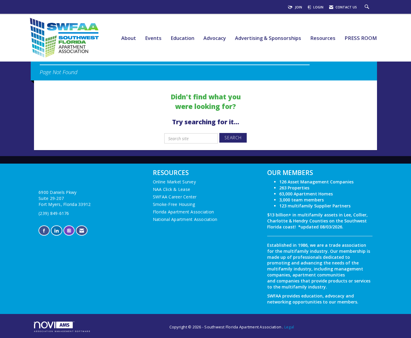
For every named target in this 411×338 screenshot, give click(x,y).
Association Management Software (62, 331)
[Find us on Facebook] (44, 230)
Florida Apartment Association (183, 212)
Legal (289, 327)
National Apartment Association (185, 219)
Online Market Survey (174, 182)
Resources (322, 38)
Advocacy (214, 38)
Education (182, 38)
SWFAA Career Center (175, 197)
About (128, 38)
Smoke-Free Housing (174, 204)
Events (153, 38)
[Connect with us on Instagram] (69, 230)
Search (233, 137)
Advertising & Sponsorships (268, 38)
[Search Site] (368, 7)
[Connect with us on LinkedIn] (56, 230)
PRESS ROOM (361, 38)
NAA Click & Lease (171, 189)
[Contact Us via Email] (82, 230)
